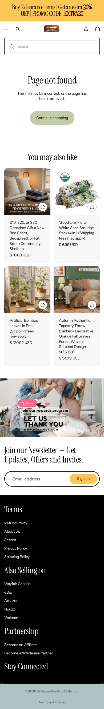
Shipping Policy (17, 556)
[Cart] (97, 29)
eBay (8, 592)
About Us (12, 531)
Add (96, 206)
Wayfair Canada (17, 583)
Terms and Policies (52, 702)
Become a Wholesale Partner (28, 653)
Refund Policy (15, 523)
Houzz (9, 609)
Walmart (11, 617)
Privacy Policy (15, 548)
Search (10, 539)
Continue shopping (52, 117)
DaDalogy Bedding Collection (58, 691)
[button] (52, 46)
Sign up (83, 478)
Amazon (11, 600)
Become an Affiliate (20, 644)
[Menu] (6, 29)
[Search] (17, 29)
